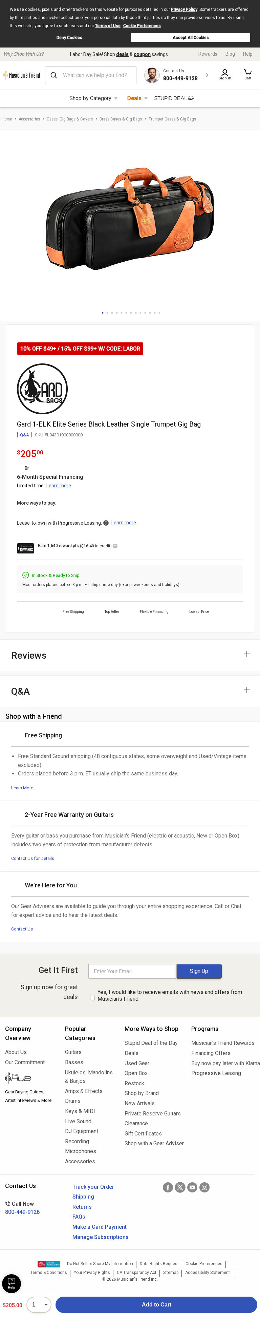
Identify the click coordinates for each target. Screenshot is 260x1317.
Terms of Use (108, 25)
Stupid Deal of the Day (151, 1043)
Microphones (80, 1151)
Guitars (73, 1052)
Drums (73, 1101)
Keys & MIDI (80, 1111)
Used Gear (137, 1063)
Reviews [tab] (29, 655)
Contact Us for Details (32, 858)
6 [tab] (126, 312)
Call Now (22, 1208)
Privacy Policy (184, 9)
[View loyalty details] (115, 547)
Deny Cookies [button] (69, 37)
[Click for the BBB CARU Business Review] (49, 1264)
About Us (16, 1052)
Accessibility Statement (207, 1272)
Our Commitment (25, 1062)
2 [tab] (107, 312)
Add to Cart (156, 1304)
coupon (142, 54)
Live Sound (78, 1121)
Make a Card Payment (99, 1227)
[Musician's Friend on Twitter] (180, 1187)
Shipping (83, 1196)
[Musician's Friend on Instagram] (204, 1187)
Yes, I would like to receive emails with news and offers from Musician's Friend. (170, 995)
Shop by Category (90, 98)
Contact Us (22, 929)
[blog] (30, 1079)
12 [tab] (154, 312)
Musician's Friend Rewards (223, 1043)
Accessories (29, 118)
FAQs (78, 1216)
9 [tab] (140, 312)
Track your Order (93, 1187)
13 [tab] (159, 312)
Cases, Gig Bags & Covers (70, 118)
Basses (74, 1062)
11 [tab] (150, 312)
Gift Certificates (143, 1133)
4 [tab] (116, 312)
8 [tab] (135, 312)
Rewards (207, 54)
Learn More (22, 787)
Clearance (136, 1123)
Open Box (136, 1073)
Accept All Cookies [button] (191, 37)
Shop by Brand (142, 1093)
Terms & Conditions (48, 1272)
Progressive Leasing (216, 1073)
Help (248, 54)
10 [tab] (145, 312)
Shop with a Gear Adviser (153, 1143)
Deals (134, 98)
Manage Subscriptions (100, 1237)
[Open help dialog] (11, 1283)
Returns (82, 1207)
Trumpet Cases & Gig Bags (172, 118)
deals (122, 54)
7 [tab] (131, 312)
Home (7, 118)
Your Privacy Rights (92, 1272)
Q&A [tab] (20, 691)
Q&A (24, 434)
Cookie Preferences (142, 25)
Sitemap (170, 1272)
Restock (134, 1083)
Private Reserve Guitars (153, 1113)
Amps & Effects (84, 1091)
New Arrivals (140, 1103)
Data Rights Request (159, 1263)
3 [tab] (112, 312)
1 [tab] (102, 312)
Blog (230, 54)
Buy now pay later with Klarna (223, 1063)
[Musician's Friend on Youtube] (192, 1187)
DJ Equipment (81, 1131)
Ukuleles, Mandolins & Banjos (89, 1077)
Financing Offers (211, 1053)
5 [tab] (121, 312)
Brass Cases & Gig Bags (121, 118)
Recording (77, 1141)
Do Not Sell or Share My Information (100, 1263)
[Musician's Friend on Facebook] (168, 1187)
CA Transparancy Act (136, 1272)
